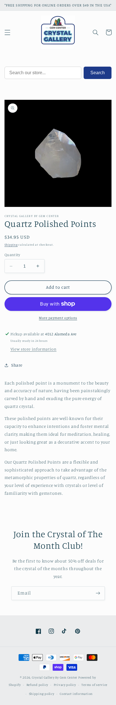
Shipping (11, 244)
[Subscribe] (98, 593)
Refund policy (37, 685)
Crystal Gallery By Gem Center (54, 677)
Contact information (76, 694)
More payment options (58, 318)
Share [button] (17, 365)
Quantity (12, 254)
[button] (7, 32)
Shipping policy (41, 694)
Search (97, 72)
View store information (33, 349)
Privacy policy (65, 685)
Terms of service (94, 685)
